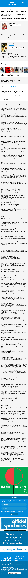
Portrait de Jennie (7, 370)
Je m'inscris (14, 514)
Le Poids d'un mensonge (8, 391)
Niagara (5, 317)
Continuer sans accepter (14, 576)
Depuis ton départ (7, 407)
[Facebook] (8, 86)
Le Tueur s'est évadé (7, 286)
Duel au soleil (6, 384)
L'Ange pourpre (6, 279)
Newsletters (18, 549)
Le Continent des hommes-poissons (10, 144)
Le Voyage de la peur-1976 (8, 158)
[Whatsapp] (9, 86)
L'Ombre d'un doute (7, 430)
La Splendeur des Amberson (9, 446)
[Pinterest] (13, 86)
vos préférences (5, 569)
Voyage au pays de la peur (8, 438)
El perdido (5, 271)
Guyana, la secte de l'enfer (8, 113)
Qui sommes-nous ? (5, 548)
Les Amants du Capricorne (8, 361)
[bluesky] (11, 86)
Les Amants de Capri (7, 339)
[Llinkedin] (15, 86)
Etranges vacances (7, 400)
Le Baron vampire (7, 212)
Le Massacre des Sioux (7, 255)
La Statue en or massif (7, 238)
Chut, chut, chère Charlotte (8, 263)
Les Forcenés (6, 231)
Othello (4, 302)
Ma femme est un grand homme (9, 377)
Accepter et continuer (14, 573)
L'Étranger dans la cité (7, 332)
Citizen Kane (12, 44)
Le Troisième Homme (7, 346)
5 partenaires (9, 568)
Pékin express (6, 324)
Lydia (4, 458)
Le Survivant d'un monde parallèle (10, 104)
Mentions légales (4, 550)
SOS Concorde (6, 128)
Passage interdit (6, 310)
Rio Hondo (5, 225)
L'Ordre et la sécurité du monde (9, 136)
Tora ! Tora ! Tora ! (7, 195)
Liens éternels (6, 421)
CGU (25, 549)
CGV (23, 549)
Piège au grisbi (6, 246)
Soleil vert (12, 23)
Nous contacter (12, 548)
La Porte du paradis (7, 120)
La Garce (5, 354)
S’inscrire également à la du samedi (12, 511)
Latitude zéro (6, 218)
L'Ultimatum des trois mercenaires (10, 151)
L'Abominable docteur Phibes (9, 188)
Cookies (10, 550)
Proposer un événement (10, 549)
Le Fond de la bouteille (8, 293)
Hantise (5, 413)
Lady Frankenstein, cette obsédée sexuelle (11, 167)
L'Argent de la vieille (7, 171)
